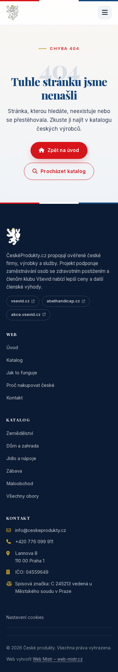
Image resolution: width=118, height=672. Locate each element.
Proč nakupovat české (30, 385)
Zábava (14, 471)
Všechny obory (22, 496)
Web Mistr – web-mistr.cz (58, 659)
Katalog (14, 360)
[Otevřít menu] (105, 12)
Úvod (12, 347)
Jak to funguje (21, 373)
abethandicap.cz (63, 301)
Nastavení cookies (25, 617)
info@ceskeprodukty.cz (40, 530)
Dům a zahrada (22, 446)
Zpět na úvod (63, 150)
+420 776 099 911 (34, 542)
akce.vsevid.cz (26, 314)
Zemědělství (19, 433)
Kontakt (14, 398)
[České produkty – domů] (12, 12)
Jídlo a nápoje (21, 458)
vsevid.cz (20, 301)
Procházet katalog (63, 171)
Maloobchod (19, 483)
